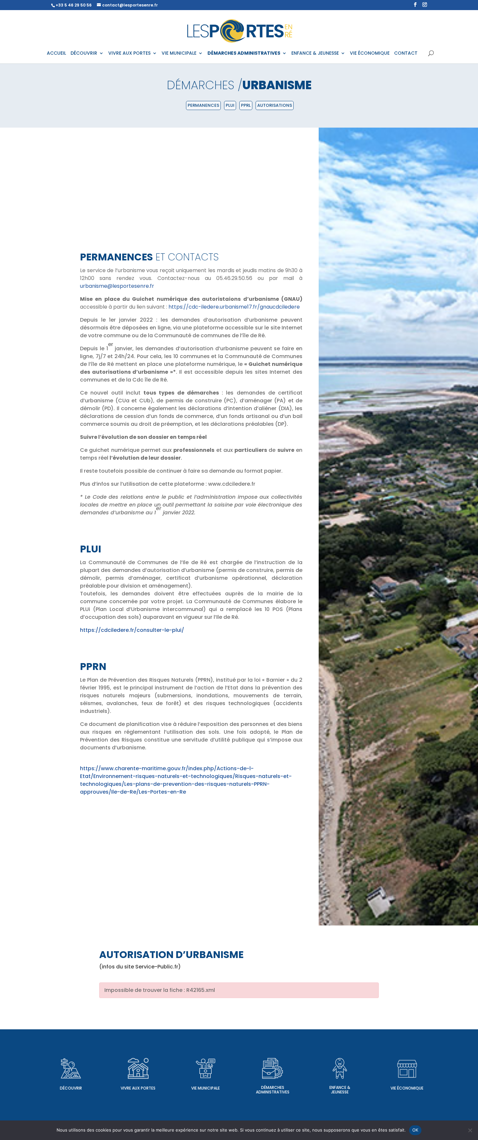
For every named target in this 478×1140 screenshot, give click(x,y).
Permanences (203, 105)
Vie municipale (205, 1088)
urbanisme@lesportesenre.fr (117, 286)
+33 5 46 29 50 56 (74, 5)
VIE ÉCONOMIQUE (370, 53)
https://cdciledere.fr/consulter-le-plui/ (132, 630)
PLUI (230, 105)
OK (415, 1130)
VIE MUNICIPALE (179, 53)
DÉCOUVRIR (84, 53)
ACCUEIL (56, 53)
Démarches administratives (272, 1090)
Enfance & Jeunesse (339, 1090)
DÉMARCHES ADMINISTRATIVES (243, 53)
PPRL (246, 105)
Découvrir (71, 1088)
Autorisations (274, 105)
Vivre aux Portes (138, 1088)
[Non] (470, 1130)
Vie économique (407, 1088)
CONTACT (406, 53)
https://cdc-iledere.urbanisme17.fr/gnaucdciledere (234, 307)
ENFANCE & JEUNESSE (315, 53)
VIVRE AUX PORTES (129, 53)
